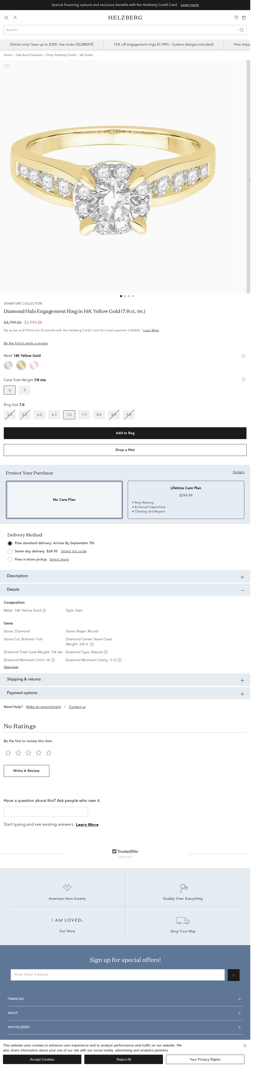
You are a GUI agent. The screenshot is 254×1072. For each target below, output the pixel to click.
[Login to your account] (15, 17)
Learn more (190, 5)
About (13, 1013)
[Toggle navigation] (6, 17)
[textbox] (46, 812)
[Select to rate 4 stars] (38, 753)
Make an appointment (43, 707)
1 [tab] (121, 296)
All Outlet (86, 55)
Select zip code (74, 551)
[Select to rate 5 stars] (48, 753)
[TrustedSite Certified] (125, 853)
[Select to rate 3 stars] (28, 753)
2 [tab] (125, 296)
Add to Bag (125, 433)
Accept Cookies (42, 1059)
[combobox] (125, 30)
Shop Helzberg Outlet (61, 55)
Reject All (124, 1059)
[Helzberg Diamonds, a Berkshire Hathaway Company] (125, 18)
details (238, 472)
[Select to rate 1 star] (8, 753)
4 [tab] (133, 296)
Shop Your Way (183, 931)
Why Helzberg (19, 1027)
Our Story (67, 931)
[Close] (245, 1046)
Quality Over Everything (183, 899)
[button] (244, 356)
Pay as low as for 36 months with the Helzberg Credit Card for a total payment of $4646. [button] (81, 330)
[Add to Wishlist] (7, 66)
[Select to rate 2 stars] (18, 753)
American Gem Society (67, 899)
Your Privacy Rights (205, 1059)
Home (8, 55)
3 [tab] (129, 296)
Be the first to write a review (26, 343)
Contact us (77, 707)
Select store (59, 559)
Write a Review (26, 771)
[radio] (8, 365)
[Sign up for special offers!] (234, 975)
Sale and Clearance (29, 55)
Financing (16, 999)
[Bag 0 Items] (244, 17)
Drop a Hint (125, 450)
